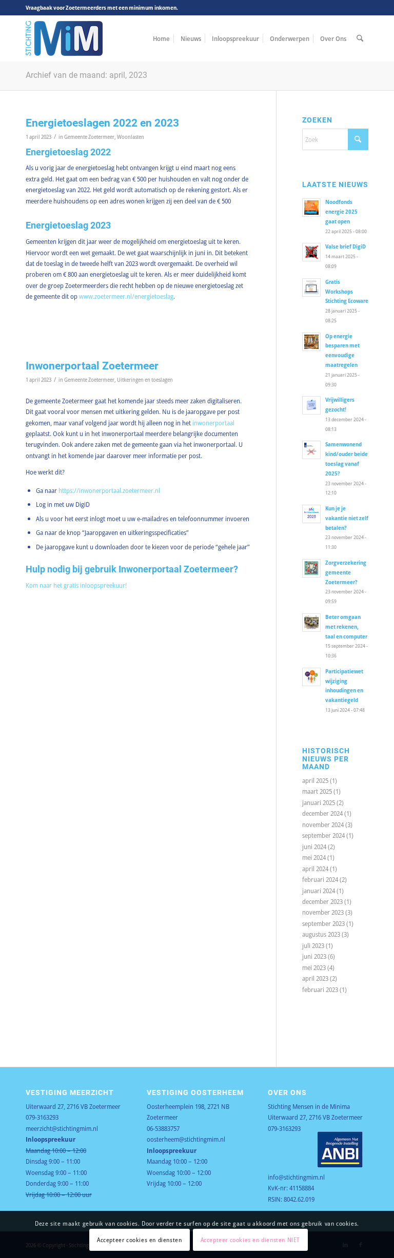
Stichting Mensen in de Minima (309, 1106)
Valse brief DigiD (345, 246)
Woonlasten (130, 136)
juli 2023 (313, 945)
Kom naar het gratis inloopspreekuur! (76, 585)
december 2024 (322, 813)
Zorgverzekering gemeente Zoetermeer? (345, 572)
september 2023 (323, 923)
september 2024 (323, 835)
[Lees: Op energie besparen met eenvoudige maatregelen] (311, 342)
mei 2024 (314, 857)
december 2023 (322, 901)
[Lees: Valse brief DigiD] (311, 252)
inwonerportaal (213, 422)
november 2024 (323, 824)
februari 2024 (320, 879)
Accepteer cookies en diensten (139, 1239)
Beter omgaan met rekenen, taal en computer (346, 626)
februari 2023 (320, 989)
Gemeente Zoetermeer (89, 136)
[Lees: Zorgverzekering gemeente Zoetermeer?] (311, 568)
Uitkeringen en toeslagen (145, 379)
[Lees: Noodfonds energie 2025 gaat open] (311, 207)
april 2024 (315, 868)
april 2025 (315, 780)
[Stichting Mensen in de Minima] (64, 38)
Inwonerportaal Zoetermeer (92, 366)
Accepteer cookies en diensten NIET (250, 1239)
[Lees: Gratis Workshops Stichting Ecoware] (311, 287)
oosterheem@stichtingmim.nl (186, 1139)
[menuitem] (161, 38)
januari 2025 (318, 802)
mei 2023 (314, 967)
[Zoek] (359, 38)
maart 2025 (317, 791)
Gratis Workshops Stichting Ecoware (346, 291)
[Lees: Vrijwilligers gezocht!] (311, 405)
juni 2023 (314, 956)
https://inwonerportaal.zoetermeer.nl (109, 490)
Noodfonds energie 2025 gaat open (341, 211)
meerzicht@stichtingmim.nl (62, 1128)
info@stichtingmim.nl (296, 1177)
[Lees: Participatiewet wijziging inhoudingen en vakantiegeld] (311, 677)
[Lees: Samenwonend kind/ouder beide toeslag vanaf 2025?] (311, 450)
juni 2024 (314, 846)
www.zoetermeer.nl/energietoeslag (126, 296)
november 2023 (323, 912)
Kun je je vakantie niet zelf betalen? (346, 517)
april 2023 (315, 978)
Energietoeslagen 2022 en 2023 (102, 123)
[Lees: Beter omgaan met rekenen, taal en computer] (311, 622)
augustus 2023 (321, 934)
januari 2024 (318, 890)
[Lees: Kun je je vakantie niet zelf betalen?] (311, 514)
